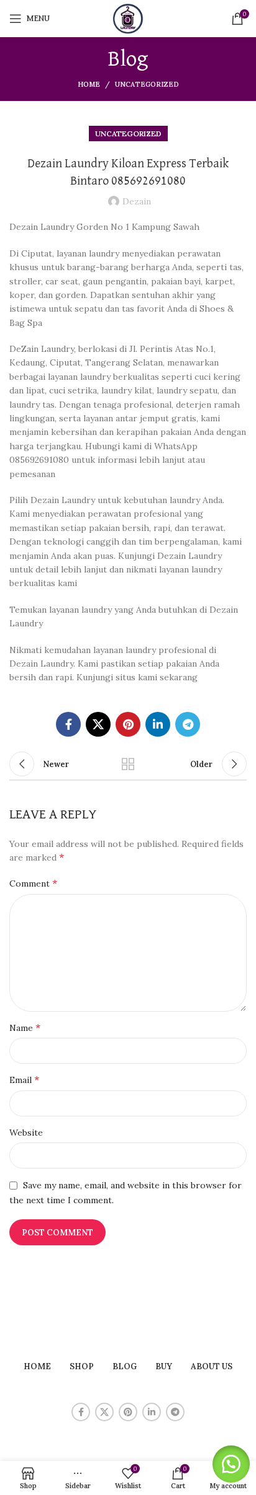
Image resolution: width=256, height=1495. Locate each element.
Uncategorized (147, 84)
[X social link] (98, 724)
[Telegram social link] (187, 724)
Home (89, 84)
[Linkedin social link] (157, 724)
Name (24, 1027)
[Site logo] (128, 18)
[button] (231, 1464)
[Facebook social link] (68, 724)
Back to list (128, 764)
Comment (33, 883)
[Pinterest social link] (128, 724)
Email (24, 1079)
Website (26, 1132)
